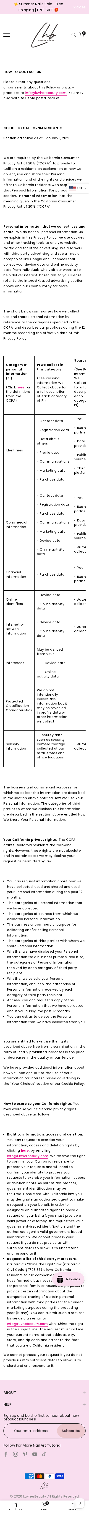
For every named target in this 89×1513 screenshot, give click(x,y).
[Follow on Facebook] (5, 1454)
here (21, 387)
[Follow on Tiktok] (44, 1454)
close (81, 7)
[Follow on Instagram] (15, 1454)
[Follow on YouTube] (34, 1454)
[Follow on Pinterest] (25, 1454)
